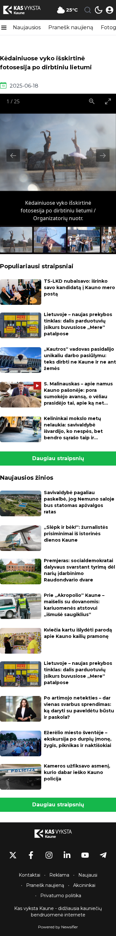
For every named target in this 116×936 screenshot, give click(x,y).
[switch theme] (98, 9)
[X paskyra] (13, 855)
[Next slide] (103, 155)
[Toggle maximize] (108, 101)
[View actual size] (92, 101)
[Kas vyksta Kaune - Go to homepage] (58, 833)
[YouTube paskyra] (85, 855)
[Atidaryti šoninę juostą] (4, 27)
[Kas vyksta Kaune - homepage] (27, 10)
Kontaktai (29, 875)
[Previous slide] (13, 155)
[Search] (88, 10)
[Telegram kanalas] (103, 855)
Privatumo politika (60, 895)
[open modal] (109, 10)
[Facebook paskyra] (31, 855)
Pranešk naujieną (70, 27)
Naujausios (27, 27)
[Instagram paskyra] (49, 855)
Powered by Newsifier (58, 926)
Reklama (59, 875)
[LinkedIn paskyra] (67, 855)
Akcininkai (84, 885)
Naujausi (87, 875)
